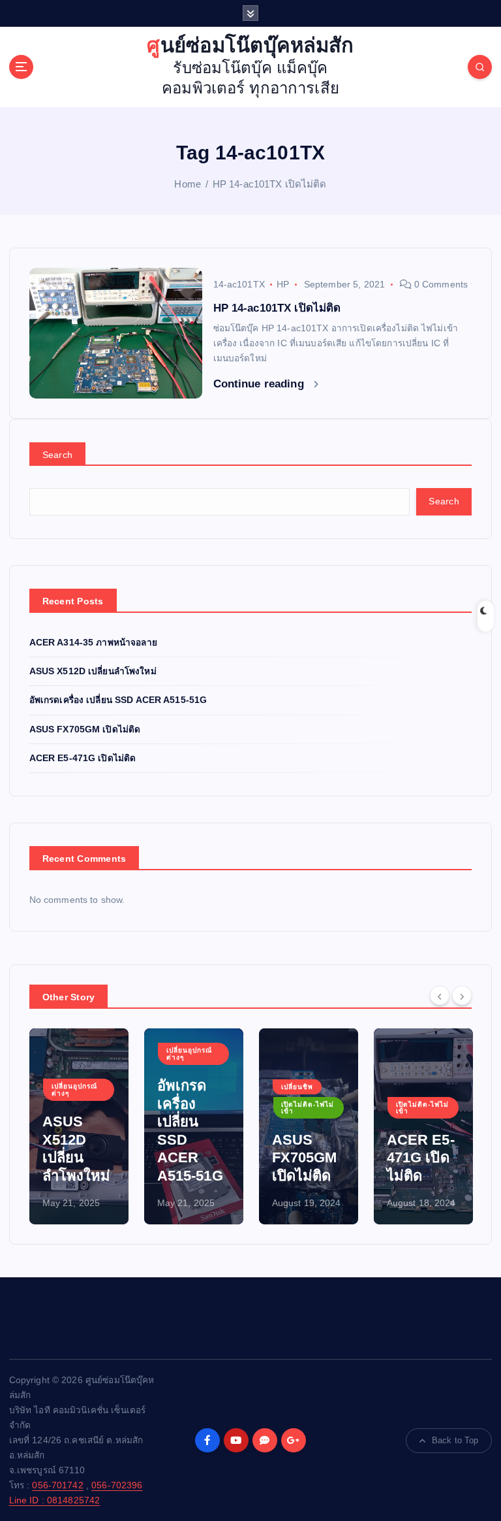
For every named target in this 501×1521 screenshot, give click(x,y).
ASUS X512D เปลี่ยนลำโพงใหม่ (93, 671)
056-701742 (57, 1485)
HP (283, 284)
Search (57, 455)
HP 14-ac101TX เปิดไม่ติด (270, 183)
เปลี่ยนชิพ (297, 1086)
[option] (79, 1126)
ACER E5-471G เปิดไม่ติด (82, 758)
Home (187, 183)
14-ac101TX (239, 284)
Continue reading (260, 384)
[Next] (462, 996)
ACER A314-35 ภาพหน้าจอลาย (93, 642)
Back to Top (455, 1440)
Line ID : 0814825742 (54, 1500)
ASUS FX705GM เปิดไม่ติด (85, 729)
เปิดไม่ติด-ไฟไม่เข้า (307, 1108)
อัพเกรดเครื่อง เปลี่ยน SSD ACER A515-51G (118, 700)
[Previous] (439, 996)
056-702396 (116, 1485)
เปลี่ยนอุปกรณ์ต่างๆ (74, 1089)
